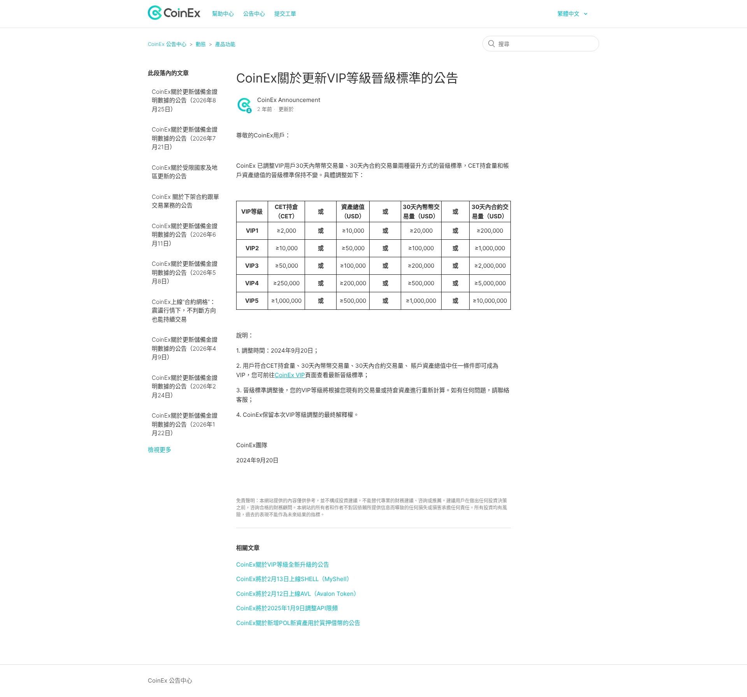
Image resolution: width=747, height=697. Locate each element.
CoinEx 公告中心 (167, 44)
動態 (201, 44)
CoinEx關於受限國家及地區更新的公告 (184, 172)
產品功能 (225, 44)
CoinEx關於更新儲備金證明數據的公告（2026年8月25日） (184, 100)
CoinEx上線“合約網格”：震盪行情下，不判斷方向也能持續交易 (184, 310)
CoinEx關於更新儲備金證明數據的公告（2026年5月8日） (184, 272)
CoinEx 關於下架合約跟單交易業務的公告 (185, 201)
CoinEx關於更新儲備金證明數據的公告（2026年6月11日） (184, 234)
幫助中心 (223, 13)
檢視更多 (159, 449)
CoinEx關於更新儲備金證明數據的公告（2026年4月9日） (184, 348)
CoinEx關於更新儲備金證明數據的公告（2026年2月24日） (184, 386)
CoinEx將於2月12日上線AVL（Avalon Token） (297, 593)
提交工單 (285, 13)
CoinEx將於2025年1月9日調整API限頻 (287, 608)
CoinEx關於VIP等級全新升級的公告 (282, 564)
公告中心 (254, 13)
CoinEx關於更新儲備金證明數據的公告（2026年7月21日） (184, 138)
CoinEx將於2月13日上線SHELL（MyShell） (294, 579)
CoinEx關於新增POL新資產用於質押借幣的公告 (298, 623)
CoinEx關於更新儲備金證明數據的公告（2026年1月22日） (184, 424)
